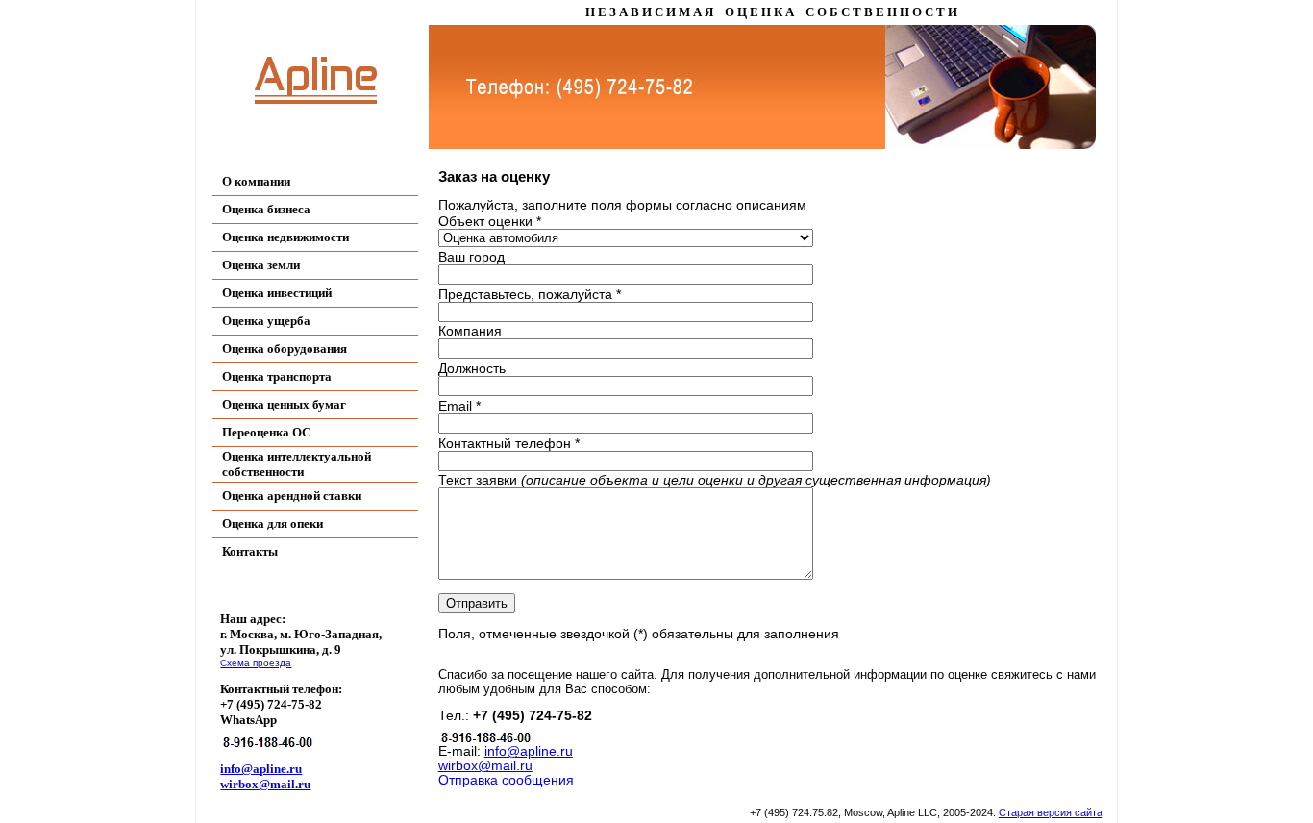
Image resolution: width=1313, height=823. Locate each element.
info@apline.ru (261, 768)
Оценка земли (261, 265)
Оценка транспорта (277, 376)
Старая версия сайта (1050, 812)
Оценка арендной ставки (291, 495)
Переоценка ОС (266, 432)
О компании (256, 181)
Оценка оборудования (284, 348)
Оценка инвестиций (277, 293)
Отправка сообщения (506, 780)
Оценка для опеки (272, 523)
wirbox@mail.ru (265, 784)
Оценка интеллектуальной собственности (296, 464)
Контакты (250, 551)
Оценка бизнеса (266, 209)
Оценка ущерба (266, 320)
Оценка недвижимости (285, 237)
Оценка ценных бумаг (284, 404)
